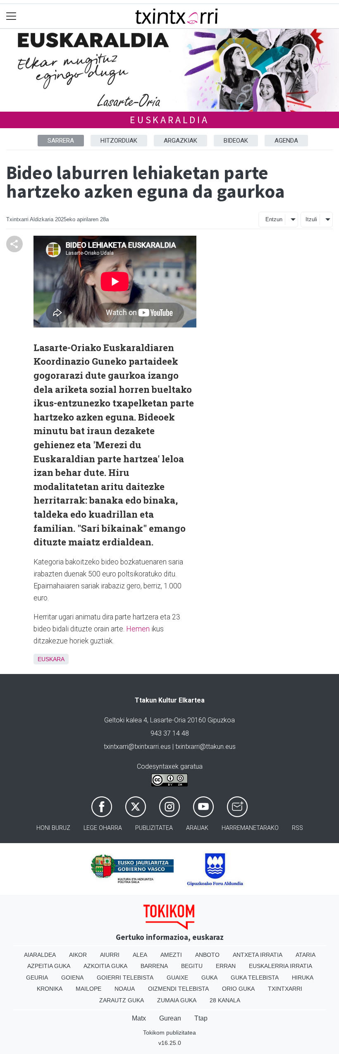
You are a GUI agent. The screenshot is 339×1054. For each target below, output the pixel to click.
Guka (209, 977)
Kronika (49, 988)
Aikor (78, 954)
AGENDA (286, 140)
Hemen (138, 629)
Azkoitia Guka (105, 966)
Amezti (171, 954)
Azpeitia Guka (48, 966)
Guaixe (177, 977)
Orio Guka (238, 988)
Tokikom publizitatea (169, 1032)
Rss (297, 828)
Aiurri (109, 954)
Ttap (201, 1018)
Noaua (125, 988)
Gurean (170, 1018)
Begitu (192, 966)
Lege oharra (103, 828)
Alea (140, 954)
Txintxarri (285, 988)
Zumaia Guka (176, 1000)
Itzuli (311, 219)
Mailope (88, 988)
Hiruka (302, 977)
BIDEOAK (236, 140)
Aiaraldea (40, 954)
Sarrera (61, 140)
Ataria (305, 954)
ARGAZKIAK (180, 140)
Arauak (197, 828)
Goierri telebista (125, 977)
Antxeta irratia (257, 954)
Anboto (207, 954)
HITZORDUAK (118, 140)
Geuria (37, 977)
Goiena (72, 977)
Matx (139, 1018)
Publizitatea (154, 828)
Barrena (154, 966)
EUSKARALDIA (169, 119)
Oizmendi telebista (178, 988)
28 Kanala (225, 1000)
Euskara (51, 659)
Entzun (273, 219)
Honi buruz (53, 828)
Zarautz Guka (121, 1000)
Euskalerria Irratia (280, 966)
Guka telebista (255, 977)
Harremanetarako (250, 828)
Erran (226, 966)
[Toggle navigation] (11, 16)
